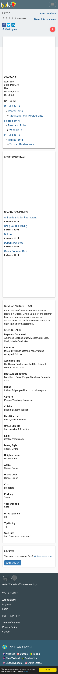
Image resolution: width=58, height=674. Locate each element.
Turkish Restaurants (21, 144)
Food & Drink (12, 106)
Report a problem (48, 13)
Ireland (36, 653)
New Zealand (12, 658)
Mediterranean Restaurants (26, 115)
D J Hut (8, 234)
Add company (9, 600)
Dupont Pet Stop (13, 242)
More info (26, 671)
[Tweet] (8, 24)
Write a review (12, 563)
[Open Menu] (52, 4)
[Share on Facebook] (4, 24)
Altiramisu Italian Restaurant (20, 217)
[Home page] (8, 4)
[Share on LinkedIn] (13, 24)
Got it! (48, 670)
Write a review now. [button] (43, 556)
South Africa (30, 658)
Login (5, 609)
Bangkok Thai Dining (15, 226)
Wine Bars (15, 130)
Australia (10, 653)
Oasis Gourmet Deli (15, 251)
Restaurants (15, 111)
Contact (6, 631)
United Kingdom (13, 663)
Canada (23, 653)
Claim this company (45, 19)
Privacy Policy (9, 627)
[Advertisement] (26, 56)
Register (6, 604)
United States (34, 663)
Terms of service (11, 622)
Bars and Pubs (17, 125)
